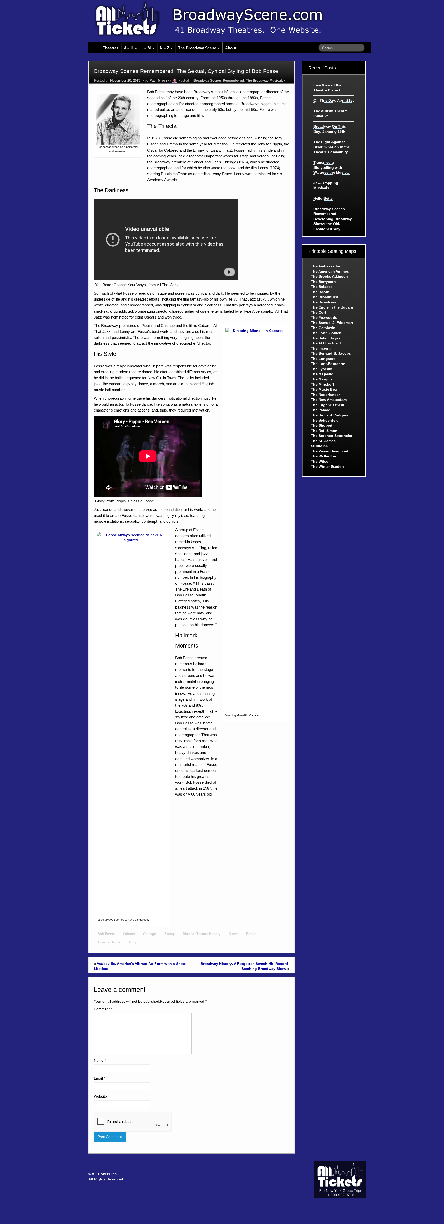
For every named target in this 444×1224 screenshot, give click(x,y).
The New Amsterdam (329, 400)
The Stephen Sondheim (331, 436)
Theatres (110, 48)
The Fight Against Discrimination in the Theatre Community (331, 147)
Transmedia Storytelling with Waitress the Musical (331, 167)
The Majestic (322, 374)
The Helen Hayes (325, 338)
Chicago (149, 934)
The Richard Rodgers (329, 415)
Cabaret (129, 934)
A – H (129, 48)
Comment (103, 1009)
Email (99, 1078)
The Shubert (321, 425)
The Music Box (324, 389)
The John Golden (326, 333)
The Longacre (323, 359)
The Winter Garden (327, 466)
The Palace (320, 410)
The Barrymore (324, 281)
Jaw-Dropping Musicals (325, 185)
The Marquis (322, 379)
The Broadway (323, 302)
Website (100, 1096)
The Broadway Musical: (264, 80)
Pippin (251, 934)
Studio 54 (319, 446)
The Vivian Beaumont (329, 451)
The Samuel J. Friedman (332, 323)
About (230, 48)
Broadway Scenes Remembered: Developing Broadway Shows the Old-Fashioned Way (332, 219)
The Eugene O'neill (327, 405)
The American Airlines (330, 271)
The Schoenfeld (325, 420)
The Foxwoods (324, 317)
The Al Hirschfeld (326, 343)
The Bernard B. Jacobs (331, 353)
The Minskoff (322, 384)
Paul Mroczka (160, 80)
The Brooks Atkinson (329, 276)
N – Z (165, 48)
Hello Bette (323, 198)
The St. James (323, 441)
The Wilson (321, 461)
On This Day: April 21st (333, 100)
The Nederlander (325, 395)
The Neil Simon (324, 430)
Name (100, 1060)
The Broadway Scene (197, 48)
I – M (147, 48)
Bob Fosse (106, 934)
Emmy (169, 934)
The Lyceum (321, 369)
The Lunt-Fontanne (328, 364)
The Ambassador (325, 266)
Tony (132, 942)
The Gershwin (323, 328)
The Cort (318, 312)
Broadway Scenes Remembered (218, 80)
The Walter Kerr (324, 456)
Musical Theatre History (201, 934)
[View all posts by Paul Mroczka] (174, 80)
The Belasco (322, 287)
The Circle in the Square (332, 307)
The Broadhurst (324, 297)
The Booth (320, 292)
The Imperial (321, 348)
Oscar (233, 934)
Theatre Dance (109, 942)
